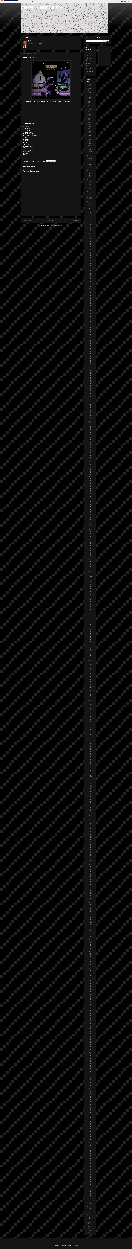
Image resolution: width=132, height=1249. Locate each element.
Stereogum (89, 68)
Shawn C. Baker (88, 64)
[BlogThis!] (49, 161)
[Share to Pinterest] (55, 161)
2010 (89, 1226)
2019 (89, 114)
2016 (89, 127)
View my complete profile (35, 43)
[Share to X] (51, 161)
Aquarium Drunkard (88, 54)
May (90, 197)
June (90, 193)
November (90, 157)
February (90, 1209)
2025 (89, 88)
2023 (89, 97)
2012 (89, 144)
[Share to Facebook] (53, 161)
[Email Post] (43, 161)
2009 (89, 1231)
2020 (89, 110)
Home (51, 220)
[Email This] (47, 161)
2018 (89, 118)
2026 (89, 84)
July (90, 187)
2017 (89, 122)
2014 (89, 135)
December (90, 150)
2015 (89, 131)
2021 (89, 105)
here (63, 101)
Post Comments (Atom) (55, 225)
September (90, 173)
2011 (89, 1222)
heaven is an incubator (42, 7)
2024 (89, 93)
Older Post (75, 220)
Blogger (76, 1245)
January (90, 1216)
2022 (89, 101)
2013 (89, 139)
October (90, 165)
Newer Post (27, 220)
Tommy (32, 41)
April (90, 203)
